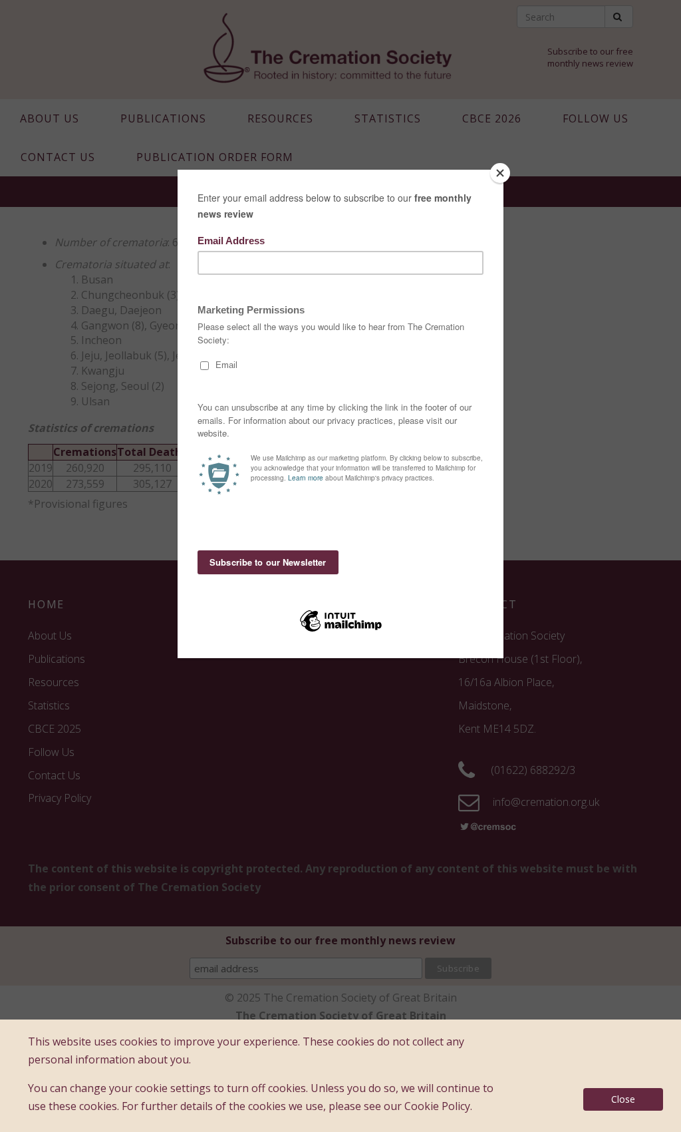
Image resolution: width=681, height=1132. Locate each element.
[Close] (500, 173)
